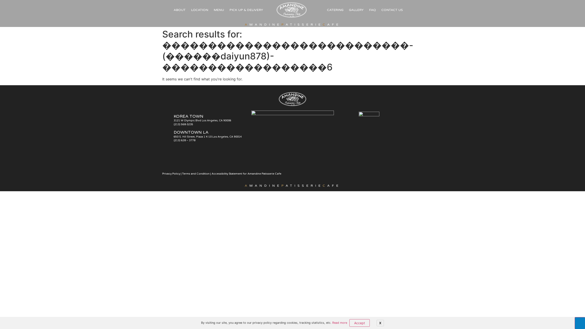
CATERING (335, 10)
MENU (219, 10)
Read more (339, 322)
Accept (359, 323)
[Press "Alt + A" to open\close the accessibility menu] (580, 323)
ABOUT (180, 10)
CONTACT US (392, 10)
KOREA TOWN (188, 116)
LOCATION (199, 10)
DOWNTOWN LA (191, 132)
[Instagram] (405, 175)
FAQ (372, 10)
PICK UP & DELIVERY (246, 10)
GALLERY (356, 10)
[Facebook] (394, 175)
